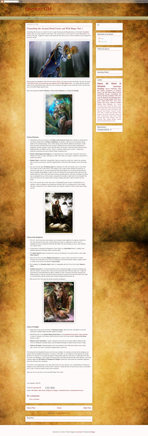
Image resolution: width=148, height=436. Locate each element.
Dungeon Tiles (101, 114)
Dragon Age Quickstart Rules (113, 112)
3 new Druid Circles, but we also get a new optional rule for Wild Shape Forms (49, 83)
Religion (118, 102)
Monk (107, 117)
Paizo (104, 119)
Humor (107, 102)
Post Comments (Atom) (63, 413)
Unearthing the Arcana (76, 390)
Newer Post (31, 408)
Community (100, 106)
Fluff (116, 95)
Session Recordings (113, 109)
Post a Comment (34, 399)
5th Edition (35, 390)
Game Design (117, 106)
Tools (115, 101)
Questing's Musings (116, 107)
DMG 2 (103, 112)
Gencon (115, 116)
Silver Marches (108, 104)
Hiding (103, 101)
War (103, 102)
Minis (104, 117)
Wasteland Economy (111, 120)
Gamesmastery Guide (106, 116)
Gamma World (101, 107)
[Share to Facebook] (52, 388)
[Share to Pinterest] (54, 388)
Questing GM (38, 8)
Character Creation (116, 111)
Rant (106, 109)
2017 (115, 104)
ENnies (107, 114)
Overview (99, 119)
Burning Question (108, 95)
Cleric (98, 112)
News (100, 83)
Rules (111, 101)
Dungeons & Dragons (52, 390)
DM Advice (108, 92)
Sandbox (114, 119)
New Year (118, 117)
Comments (103, 41)
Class (119, 101)
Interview (113, 102)
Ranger (99, 102)
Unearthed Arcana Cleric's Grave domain (76, 334)
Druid (43, 390)
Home (29, 18)
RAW (107, 101)
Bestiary (108, 111)
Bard (104, 111)
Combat (119, 104)
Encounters (112, 114)
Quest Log (100, 92)
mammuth (80, 432)
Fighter (117, 114)
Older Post (87, 408)
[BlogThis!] (48, 388)
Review (99, 104)
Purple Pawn (108, 107)
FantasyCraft (110, 106)
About (36, 18)
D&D (40, 390)
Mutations (112, 117)
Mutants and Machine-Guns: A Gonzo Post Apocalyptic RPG (109, 98)
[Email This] (46, 388)
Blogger (93, 432)
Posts (102, 38)
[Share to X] (50, 388)
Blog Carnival (116, 92)
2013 (120, 109)
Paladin (109, 119)
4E (107, 83)
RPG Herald (100, 109)
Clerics (59, 81)
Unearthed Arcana (64, 390)
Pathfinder (114, 89)
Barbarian (99, 111)
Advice (108, 89)
